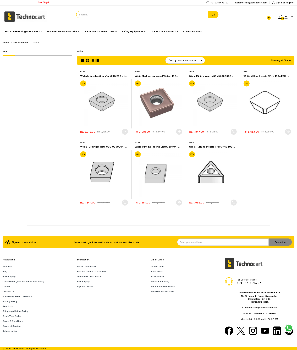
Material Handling (160, 281)
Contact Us (8, 291)
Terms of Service (12, 326)
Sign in (279, 2)
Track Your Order (12, 316)
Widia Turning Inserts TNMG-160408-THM (211, 146)
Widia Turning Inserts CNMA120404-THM (156, 146)
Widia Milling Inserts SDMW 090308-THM (210, 76)
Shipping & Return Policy (15, 311)
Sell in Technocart (86, 266)
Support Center (85, 286)
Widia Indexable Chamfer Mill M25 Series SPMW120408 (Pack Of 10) (103, 76)
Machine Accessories (162, 291)
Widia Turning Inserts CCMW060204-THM (102, 146)
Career (6, 286)
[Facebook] (229, 331)
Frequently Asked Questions (17, 296)
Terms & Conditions (13, 321)
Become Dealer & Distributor (92, 271)
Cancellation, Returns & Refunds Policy (23, 281)
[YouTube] (265, 331)
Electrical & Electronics (163, 286)
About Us (7, 266)
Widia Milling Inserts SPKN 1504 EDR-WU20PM (265, 76)
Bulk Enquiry (9, 276)
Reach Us (8, 306)
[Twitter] (241, 331)
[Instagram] (253, 331)
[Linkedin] (277, 331)
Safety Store (157, 276)
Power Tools (157, 266)
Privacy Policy (10, 301)
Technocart (18, 348)
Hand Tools (157, 271)
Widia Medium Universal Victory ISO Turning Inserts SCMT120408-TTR (155, 76)
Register (290, 2)
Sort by (172, 60)
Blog (5, 271)
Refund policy (10, 331)
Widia (82, 72)
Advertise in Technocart (89, 276)
